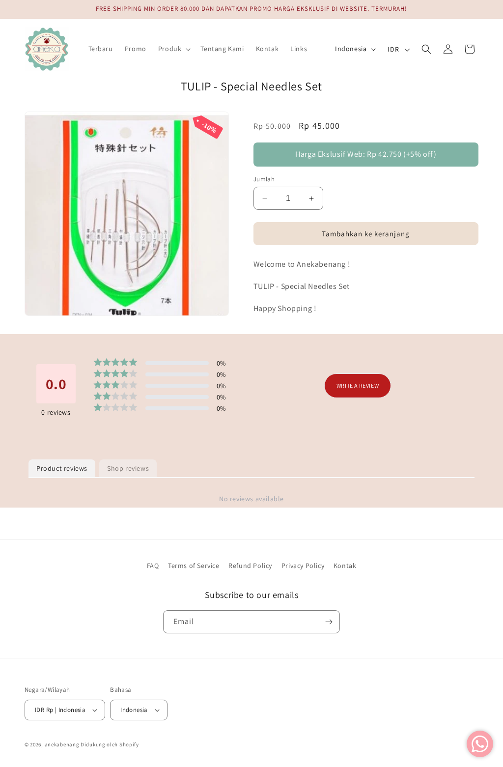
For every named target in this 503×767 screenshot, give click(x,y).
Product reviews (61, 468)
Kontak (345, 565)
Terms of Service (194, 565)
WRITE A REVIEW (357, 385)
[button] (173, 48)
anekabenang (62, 744)
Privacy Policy (302, 565)
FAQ (153, 565)
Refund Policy (250, 565)
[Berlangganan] (328, 621)
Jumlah (264, 179)
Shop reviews (128, 468)
